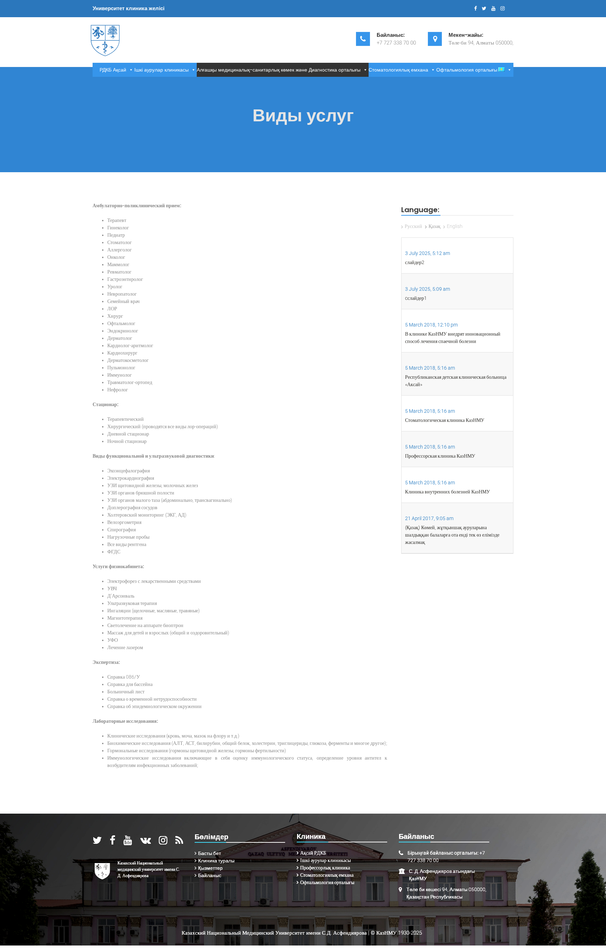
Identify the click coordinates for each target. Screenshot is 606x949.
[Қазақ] (505, 70)
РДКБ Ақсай (113, 69)
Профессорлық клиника (325, 867)
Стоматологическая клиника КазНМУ (444, 420)
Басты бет (209, 853)
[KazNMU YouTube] (127, 842)
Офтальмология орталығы (466, 69)
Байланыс (209, 875)
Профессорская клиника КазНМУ (440, 456)
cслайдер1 (416, 298)
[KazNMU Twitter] (97, 842)
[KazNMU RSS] (179, 842)
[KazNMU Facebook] (112, 842)
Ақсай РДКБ (313, 853)
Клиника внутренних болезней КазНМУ (447, 491)
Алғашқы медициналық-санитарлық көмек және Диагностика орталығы (279, 69)
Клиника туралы (216, 860)
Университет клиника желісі (128, 8)
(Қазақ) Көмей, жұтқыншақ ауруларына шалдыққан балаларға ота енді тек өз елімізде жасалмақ (452, 535)
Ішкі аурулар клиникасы (161, 69)
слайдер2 (414, 262)
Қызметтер (210, 868)
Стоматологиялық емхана (398, 69)
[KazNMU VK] (145, 842)
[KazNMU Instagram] (163, 842)
